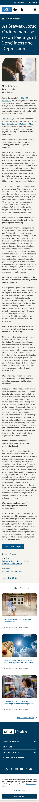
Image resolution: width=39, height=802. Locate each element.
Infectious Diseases (9, 564)
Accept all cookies (19, 796)
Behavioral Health (8, 561)
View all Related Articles (25, 718)
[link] (9, 578)
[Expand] (35, 741)
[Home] (3, 18)
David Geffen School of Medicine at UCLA (17, 124)
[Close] (36, 776)
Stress (19, 564)
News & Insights (14, 19)
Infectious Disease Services (12, 571)
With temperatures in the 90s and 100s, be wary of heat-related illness (19, 662)
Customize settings (19, 790)
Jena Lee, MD (7, 119)
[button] (19, 2)
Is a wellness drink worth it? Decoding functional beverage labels (19, 703)
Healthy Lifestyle (22, 561)
